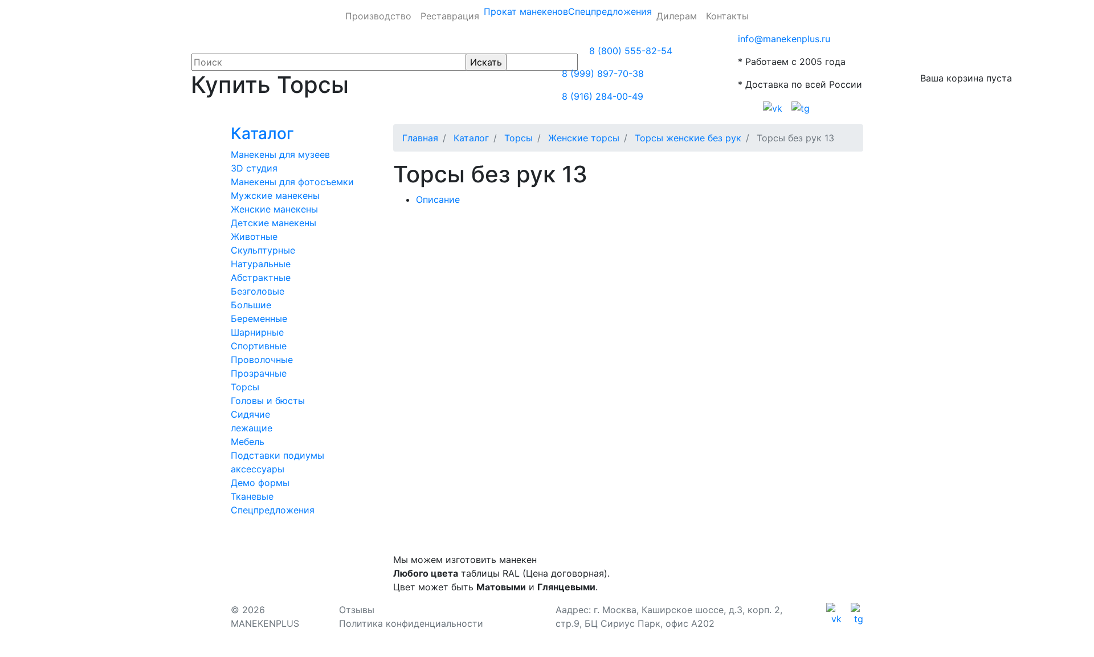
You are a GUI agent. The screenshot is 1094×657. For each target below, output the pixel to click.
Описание (438, 199)
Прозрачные (259, 373)
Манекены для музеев (280, 154)
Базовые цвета (535, 268)
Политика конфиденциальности (411, 623)
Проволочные (262, 359)
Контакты (727, 16)
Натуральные (261, 264)
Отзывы (356, 609)
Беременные (259, 318)
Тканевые (252, 496)
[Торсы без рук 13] (436, 222)
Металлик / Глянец (625, 268)
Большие (251, 305)
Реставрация (450, 16)
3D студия (254, 168)
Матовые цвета (715, 268)
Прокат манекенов (526, 11)
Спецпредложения (610, 11)
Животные (254, 236)
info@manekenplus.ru (784, 38)
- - (445, 268)
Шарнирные (257, 332)
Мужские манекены (275, 195)
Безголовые (257, 291)
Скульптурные (263, 250)
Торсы (245, 387)
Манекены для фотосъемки (292, 181)
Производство (378, 16)
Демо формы (260, 482)
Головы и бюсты (268, 400)
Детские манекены (273, 222)
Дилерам (676, 16)
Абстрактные (261, 277)
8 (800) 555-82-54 (630, 50)
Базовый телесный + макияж (468, 286)
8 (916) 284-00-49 (602, 96)
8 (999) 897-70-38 (603, 73)
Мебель (247, 441)
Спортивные (259, 346)
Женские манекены (274, 209)
